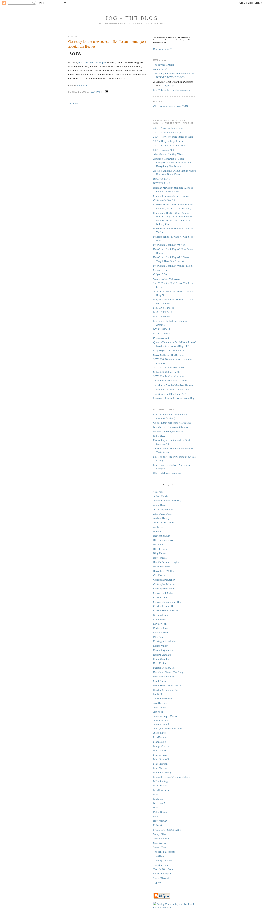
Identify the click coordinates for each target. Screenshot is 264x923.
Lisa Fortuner (160, 737)
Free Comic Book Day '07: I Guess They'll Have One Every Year (171, 259)
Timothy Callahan (162, 860)
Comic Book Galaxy (164, 593)
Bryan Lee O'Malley (163, 571)
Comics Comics (161, 597)
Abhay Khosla (160, 496)
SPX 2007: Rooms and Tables (168, 367)
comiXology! (160, 69)
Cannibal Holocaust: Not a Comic (171, 195)
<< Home (73, 103)
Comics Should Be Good (166, 610)
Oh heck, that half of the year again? (172, 422)
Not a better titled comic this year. (170, 427)
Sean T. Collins (161, 838)
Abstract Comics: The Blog (167, 500)
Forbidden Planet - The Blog (168, 672)
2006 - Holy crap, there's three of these (173, 136)
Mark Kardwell (161, 759)
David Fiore (159, 619)
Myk (155, 794)
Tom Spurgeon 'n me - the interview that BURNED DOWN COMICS (174, 75)
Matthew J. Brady (162, 772)
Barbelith (158, 531)
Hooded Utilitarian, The (165, 689)
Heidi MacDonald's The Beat (168, 685)
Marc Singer (159, 750)
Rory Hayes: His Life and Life (168, 350)
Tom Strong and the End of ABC (170, 394)
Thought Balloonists (164, 851)
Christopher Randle (163, 588)
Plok (155, 807)
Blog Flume (159, 553)
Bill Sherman (160, 549)
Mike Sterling (160, 781)
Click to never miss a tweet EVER (170, 106)
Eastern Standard (162, 654)
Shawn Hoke (159, 847)
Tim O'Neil (159, 856)
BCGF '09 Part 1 (161, 178)
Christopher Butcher (164, 579)
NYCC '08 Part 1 (161, 329)
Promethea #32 (161, 337)
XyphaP (157, 882)
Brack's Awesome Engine (166, 562)
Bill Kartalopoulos (163, 540)
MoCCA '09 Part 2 (162, 316)
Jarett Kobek (159, 707)
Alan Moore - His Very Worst (168, 154)
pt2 (169, 85)
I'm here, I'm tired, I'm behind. (168, 431)
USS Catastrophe (162, 873)
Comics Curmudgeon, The (167, 601)
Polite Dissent (160, 812)
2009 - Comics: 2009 (164, 150)
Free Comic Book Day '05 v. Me (170, 244)
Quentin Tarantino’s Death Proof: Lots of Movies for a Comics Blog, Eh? (174, 344)
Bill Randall (159, 544)
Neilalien (158, 799)
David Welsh (160, 623)
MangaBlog (159, 741)
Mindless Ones (161, 790)
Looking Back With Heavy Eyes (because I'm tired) (170, 416)
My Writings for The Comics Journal (172, 89)
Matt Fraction (160, 763)
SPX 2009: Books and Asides (168, 376)
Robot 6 (157, 825)
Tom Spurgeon (161, 865)
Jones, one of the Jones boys (167, 728)
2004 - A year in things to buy (169, 128)
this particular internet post (92, 62)
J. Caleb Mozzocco (163, 698)
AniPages (158, 527)
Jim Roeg (158, 711)
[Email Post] (106, 91)
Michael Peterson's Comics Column (171, 777)
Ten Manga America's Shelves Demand (173, 385)
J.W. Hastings (160, 703)
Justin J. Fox (159, 732)
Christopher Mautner (164, 584)
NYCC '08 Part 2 (161, 333)
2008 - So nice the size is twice (169, 145)
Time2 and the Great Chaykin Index (172, 389)
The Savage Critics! (163, 64)
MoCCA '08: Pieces (163, 307)
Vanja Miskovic (161, 878)
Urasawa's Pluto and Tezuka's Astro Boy (173, 398)
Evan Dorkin (160, 663)
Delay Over (159, 436)
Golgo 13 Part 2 (161, 274)
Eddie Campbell (161, 659)
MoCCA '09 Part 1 (162, 312)
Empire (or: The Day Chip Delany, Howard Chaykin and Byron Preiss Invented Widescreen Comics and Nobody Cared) (172, 218)
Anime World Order (163, 522)
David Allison (160, 615)
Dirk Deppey (160, 637)
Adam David (159, 505)
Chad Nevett (159, 575)
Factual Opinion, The (164, 667)
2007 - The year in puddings (168, 141)
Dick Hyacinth (161, 632)
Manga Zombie (161, 746)
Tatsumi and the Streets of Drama (170, 380)
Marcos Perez (160, 754)
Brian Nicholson (161, 566)
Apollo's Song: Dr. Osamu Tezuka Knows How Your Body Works (174, 172)
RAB (155, 816)
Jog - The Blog (132, 18)
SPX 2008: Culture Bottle (166, 371)
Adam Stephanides (163, 509)
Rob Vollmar (160, 820)
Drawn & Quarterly (163, 650)
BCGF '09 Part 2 (161, 183)
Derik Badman (160, 628)
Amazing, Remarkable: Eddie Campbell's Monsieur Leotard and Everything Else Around (172, 162)
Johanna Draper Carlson (165, 716)
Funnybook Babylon (164, 676)
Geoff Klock (159, 681)
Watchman (82, 85)
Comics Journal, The (164, 606)
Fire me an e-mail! (162, 49)
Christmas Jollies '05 (164, 200)
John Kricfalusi (161, 720)
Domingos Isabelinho (164, 641)
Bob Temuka (160, 557)
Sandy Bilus (159, 834)
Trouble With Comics (164, 869)
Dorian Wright (160, 645)
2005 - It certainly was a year (168, 132)
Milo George (160, 785)
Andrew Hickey (161, 518)
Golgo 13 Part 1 (161, 270)
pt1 (164, 85)
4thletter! (158, 491)
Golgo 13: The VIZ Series (166, 278)
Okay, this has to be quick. (167, 473)
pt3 (173, 85)
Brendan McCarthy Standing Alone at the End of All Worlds (173, 189)
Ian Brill (157, 694)
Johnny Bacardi (161, 724)
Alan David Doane (163, 513)
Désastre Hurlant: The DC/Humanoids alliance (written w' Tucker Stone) (173, 206)
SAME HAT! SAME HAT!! (167, 829)
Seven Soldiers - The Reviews (168, 354)
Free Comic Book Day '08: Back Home (173, 265)
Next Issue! (159, 803)
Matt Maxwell (160, 768)
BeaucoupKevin (161, 535)
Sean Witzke (159, 842)
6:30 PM (95, 92)
